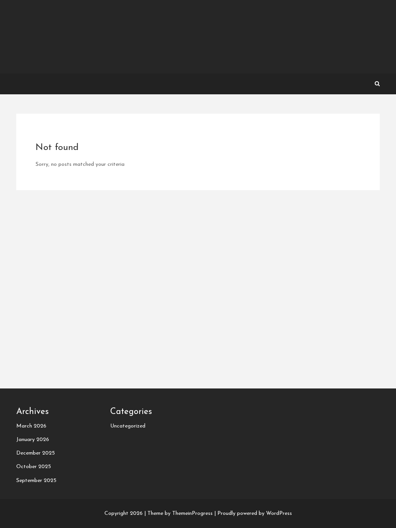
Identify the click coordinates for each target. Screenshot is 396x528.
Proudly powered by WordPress (254, 513)
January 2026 (32, 440)
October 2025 (33, 467)
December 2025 (35, 453)
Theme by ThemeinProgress (180, 513)
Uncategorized (127, 426)
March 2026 (31, 426)
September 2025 (36, 481)
